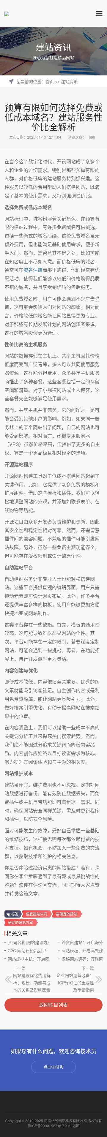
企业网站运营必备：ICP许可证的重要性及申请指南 (75, 982)
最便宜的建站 (66, 913)
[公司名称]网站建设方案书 (28, 942)
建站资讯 (69, 81)
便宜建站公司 (36, 913)
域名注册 (33, 269)
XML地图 (72, 1125)
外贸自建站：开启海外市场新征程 (82, 942)
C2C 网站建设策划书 (27, 950)
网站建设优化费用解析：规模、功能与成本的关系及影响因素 (32, 982)
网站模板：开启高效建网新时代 (82, 950)
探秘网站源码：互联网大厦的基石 (82, 959)
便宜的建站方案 (20, 922)
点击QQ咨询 (53, 1066)
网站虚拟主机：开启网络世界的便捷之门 (28, 959)
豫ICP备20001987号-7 (46, 1125)
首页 (49, 81)
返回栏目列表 (53, 1004)
